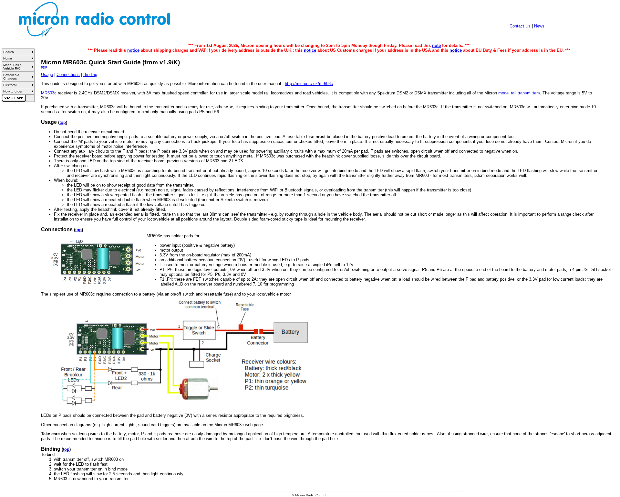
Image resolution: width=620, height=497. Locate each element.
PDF (44, 67)
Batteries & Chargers (11, 76)
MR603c (49, 93)
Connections (68, 74)
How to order (12, 91)
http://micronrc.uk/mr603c (309, 83)
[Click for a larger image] (99, 262)
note (436, 45)
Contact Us (520, 26)
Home (7, 58)
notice (133, 50)
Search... (10, 52)
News (539, 26)
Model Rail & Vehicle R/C (12, 66)
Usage (47, 74)
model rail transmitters (519, 93)
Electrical (9, 85)
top (62, 122)
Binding (90, 74)
